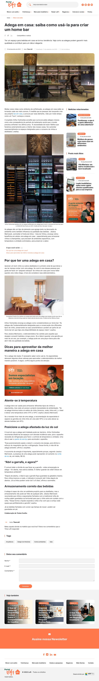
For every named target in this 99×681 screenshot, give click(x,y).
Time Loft (16, 522)
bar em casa (17, 114)
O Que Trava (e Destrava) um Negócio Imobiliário (75, 616)
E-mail (7, 566)
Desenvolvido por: (79, 674)
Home (8, 18)
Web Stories (80, 663)
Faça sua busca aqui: (40, 4)
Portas (90, 12)
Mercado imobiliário (41, 12)
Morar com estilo (13, 12)
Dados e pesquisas (56, 663)
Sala (51, 542)
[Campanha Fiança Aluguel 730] (34, 380)
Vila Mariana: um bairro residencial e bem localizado (86, 167)
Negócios (65, 12)
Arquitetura (9, 542)
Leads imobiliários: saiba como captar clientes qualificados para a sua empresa (84, 186)
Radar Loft (55, 12)
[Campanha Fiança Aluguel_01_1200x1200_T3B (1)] (80, 208)
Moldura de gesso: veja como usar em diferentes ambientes (85, 142)
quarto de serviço (21, 439)
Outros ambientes (40, 542)
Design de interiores (23, 542)
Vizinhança (26, 12)
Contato (91, 663)
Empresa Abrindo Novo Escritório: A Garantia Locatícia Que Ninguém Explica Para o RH (45, 616)
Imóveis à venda (78, 12)
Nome (7, 561)
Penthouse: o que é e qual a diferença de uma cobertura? (86, 122)
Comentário (9, 571)
